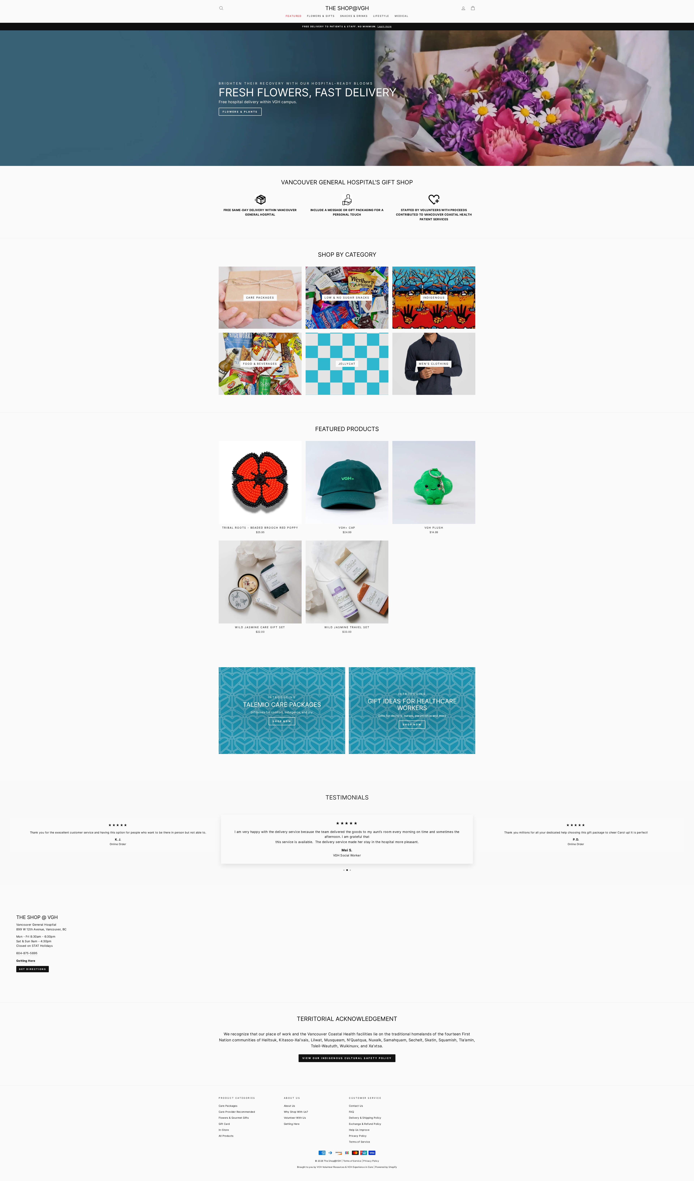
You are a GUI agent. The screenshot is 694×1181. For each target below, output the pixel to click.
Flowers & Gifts (321, 15)
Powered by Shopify (386, 1167)
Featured (294, 15)
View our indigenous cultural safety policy (347, 1058)
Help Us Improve (359, 1129)
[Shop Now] (282, 710)
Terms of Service (359, 1141)
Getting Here (292, 1123)
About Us (289, 1105)
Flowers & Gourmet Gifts (234, 1117)
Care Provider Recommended (237, 1111)
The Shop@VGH (347, 8)
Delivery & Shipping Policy (365, 1117)
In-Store (224, 1129)
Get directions (32, 969)
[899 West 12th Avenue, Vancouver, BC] (347, 943)
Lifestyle (381, 15)
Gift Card (224, 1123)
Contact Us (356, 1105)
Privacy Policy (358, 1135)
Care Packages (228, 1105)
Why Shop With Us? (296, 1111)
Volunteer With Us (295, 1117)
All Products (226, 1135)
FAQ (351, 1111)
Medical (401, 15)
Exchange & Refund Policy (365, 1123)
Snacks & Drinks (354, 15)
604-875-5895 (27, 953)
